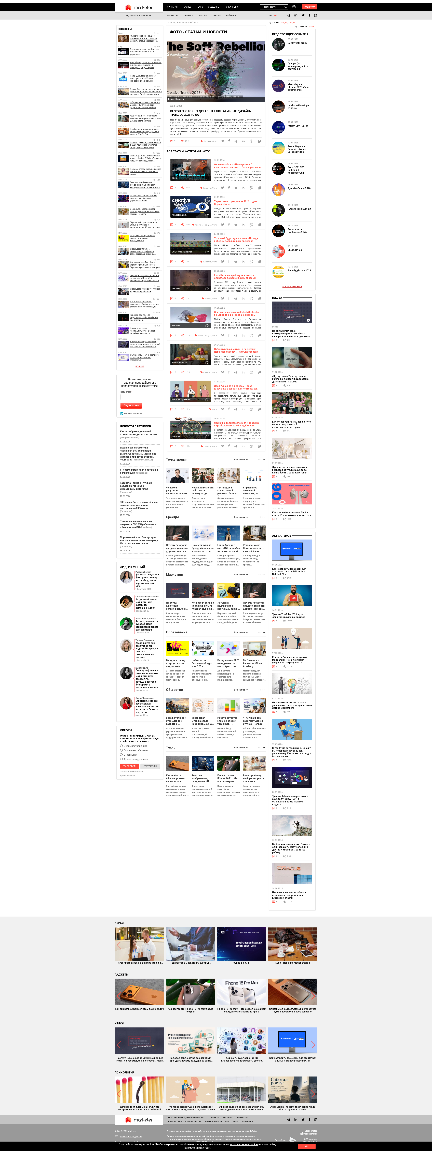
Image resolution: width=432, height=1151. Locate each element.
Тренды (207, 225)
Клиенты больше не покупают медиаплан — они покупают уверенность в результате (289, 660)
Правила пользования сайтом (184, 1122)
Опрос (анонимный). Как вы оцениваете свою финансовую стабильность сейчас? (139, 738)
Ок (306, 1146)
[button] (264, 459)
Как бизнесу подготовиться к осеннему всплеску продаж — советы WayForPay (144, 131)
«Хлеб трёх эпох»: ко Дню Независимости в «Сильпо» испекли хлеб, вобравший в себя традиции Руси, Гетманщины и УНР (143, 38)
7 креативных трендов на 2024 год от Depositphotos (235, 202)
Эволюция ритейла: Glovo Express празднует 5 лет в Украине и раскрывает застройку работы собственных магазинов (146, 265)
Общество (213, 7)
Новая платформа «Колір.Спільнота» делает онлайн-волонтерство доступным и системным (142, 331)
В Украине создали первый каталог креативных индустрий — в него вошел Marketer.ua (145, 344)
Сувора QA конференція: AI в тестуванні (298, 66)
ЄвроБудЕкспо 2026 (299, 270)
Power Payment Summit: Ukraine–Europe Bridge (297, 149)
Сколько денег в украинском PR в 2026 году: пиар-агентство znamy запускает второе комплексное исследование (145, 145)
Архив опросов (127, 775)
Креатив (207, 141)
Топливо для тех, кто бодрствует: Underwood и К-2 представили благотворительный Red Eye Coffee (144, 317)
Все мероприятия (292, 286)
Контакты (242, 1118)
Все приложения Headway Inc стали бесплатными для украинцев (144, 51)
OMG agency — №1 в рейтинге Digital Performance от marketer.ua (144, 357)
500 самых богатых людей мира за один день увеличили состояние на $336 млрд (139, 505)
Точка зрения (231, 7)
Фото (214, 141)
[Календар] (293, 7)
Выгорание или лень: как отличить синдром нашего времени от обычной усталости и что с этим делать (139, 1108)
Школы (217, 15)
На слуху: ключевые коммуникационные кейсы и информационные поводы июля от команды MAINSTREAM (291, 335)
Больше (140, 366)
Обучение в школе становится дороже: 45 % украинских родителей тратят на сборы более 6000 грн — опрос (145, 105)
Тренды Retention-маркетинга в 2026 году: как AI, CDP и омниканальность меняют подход (290, 800)
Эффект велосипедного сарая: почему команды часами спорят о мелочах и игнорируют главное (241, 1108)
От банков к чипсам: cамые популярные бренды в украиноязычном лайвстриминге (143, 198)
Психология (124, 1072)
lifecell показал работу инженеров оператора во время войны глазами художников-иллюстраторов (235, 278)
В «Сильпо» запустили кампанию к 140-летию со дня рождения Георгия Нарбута (144, 304)
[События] (298, 7)
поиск (285, 7)
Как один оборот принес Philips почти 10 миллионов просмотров (291, 514)
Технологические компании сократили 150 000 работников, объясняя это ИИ (138, 524)
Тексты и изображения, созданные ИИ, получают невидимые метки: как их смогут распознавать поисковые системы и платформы (146, 185)
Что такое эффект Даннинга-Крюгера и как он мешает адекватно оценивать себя (190, 1108)
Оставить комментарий (131, 771)
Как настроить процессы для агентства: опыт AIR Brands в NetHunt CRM (289, 571)
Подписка (310, 7)
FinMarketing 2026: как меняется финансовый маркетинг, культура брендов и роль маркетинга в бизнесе (145, 65)
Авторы (203, 15)
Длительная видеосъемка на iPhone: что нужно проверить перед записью (292, 1010)
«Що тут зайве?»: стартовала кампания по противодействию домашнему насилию (145, 118)
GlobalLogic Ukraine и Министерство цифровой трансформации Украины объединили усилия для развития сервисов (142, 251)
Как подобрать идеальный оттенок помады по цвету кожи (138, 433)
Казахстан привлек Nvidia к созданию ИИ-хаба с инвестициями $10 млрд (136, 486)
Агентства (172, 15)
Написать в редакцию (131, 1136)
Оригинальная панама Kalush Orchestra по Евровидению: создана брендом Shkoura (236, 315)
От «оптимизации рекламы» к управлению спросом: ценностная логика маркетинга (292, 705)
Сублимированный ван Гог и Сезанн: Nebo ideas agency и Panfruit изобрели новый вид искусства (236, 352)
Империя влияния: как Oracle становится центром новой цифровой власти (289, 895)
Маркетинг (173, 7)
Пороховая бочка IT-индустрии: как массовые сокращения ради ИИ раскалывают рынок (139, 540)
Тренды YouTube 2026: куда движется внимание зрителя (288, 615)
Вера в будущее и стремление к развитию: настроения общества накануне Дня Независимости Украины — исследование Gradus (146, 92)
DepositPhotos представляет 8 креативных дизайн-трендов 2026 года (210, 113)
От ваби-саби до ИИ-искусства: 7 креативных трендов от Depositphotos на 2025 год (237, 167)
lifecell (208, 299)
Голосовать (129, 766)
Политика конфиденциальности (185, 1118)
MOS (235, 1122)
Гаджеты (122, 974)
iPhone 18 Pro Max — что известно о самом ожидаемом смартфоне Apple (241, 1010)
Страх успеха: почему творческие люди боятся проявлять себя (292, 1108)
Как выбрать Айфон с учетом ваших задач (139, 1009)
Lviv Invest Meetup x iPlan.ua (298, 106)
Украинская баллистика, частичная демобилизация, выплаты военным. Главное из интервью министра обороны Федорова (138, 453)
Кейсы (119, 1023)
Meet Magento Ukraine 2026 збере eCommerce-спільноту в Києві (298, 88)
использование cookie (244, 1144)
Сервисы (188, 15)
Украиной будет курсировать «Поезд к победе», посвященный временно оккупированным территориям (236, 241)
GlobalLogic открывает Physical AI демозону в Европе (145, 290)
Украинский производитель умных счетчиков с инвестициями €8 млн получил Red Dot (145, 225)
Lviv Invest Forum (297, 43)
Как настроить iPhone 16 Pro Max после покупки (190, 1010)
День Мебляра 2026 (299, 188)
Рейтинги (231, 15)
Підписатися (131, 405)
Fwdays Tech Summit (299, 208)
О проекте (213, 1118)
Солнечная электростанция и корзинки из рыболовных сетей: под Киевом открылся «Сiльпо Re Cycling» (236, 426)
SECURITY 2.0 (295, 250)
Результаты (150, 766)
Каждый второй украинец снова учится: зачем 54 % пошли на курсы (145, 171)
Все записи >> (241, 459)
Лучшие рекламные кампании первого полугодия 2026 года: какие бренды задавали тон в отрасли (289, 471)
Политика (247, 1122)
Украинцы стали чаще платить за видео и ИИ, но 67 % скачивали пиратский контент (144, 278)
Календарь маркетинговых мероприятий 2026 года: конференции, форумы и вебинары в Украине (143, 78)
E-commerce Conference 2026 (297, 230)
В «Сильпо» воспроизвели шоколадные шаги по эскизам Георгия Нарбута (144, 211)
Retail (200, 336)
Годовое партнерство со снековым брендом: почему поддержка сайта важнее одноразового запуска (190, 1059)
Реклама (228, 1118)
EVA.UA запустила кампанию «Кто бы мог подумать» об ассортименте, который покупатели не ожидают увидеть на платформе (291, 427)
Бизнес (187, 7)
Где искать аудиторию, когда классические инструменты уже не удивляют (241, 1059)
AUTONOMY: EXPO (298, 126)
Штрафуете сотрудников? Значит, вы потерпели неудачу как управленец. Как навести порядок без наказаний (292, 752)
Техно (199, 7)
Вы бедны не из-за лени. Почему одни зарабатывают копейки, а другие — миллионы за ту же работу (291, 848)
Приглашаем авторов (217, 1122)
